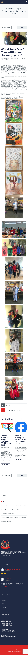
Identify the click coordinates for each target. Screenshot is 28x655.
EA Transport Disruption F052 (8, 513)
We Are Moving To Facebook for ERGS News (20, 438)
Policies (4, 607)
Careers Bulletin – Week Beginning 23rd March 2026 (6, 440)
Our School (4, 600)
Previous (7, 27)
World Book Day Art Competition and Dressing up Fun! (14, 52)
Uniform (4, 603)
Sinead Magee (5, 58)
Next (21, 27)
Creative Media (17, 651)
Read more (5, 464)
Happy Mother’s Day (6, 521)
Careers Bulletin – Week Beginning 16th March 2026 (13, 517)
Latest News (13, 58)
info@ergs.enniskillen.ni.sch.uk (8, 636)
